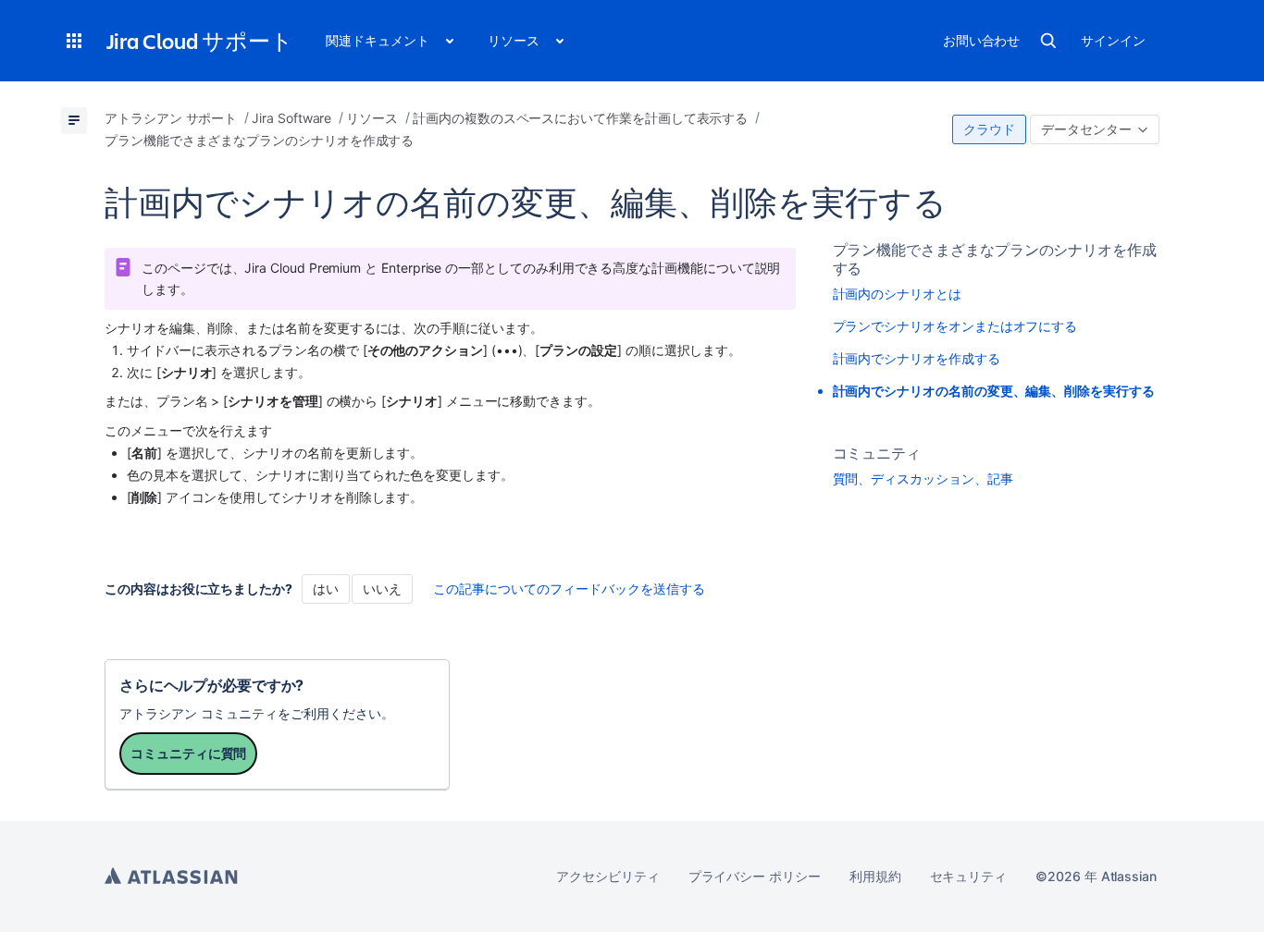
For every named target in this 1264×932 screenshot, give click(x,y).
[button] (74, 41)
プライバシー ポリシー (754, 876)
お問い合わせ (982, 40)
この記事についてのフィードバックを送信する (569, 588)
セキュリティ (969, 876)
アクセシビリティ (607, 876)
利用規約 (875, 876)
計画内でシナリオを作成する (916, 358)
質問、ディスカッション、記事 (923, 478)
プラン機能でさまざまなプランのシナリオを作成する (995, 258)
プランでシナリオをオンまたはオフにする (955, 326)
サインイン (1113, 40)
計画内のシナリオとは (897, 293)
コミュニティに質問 (188, 753)
